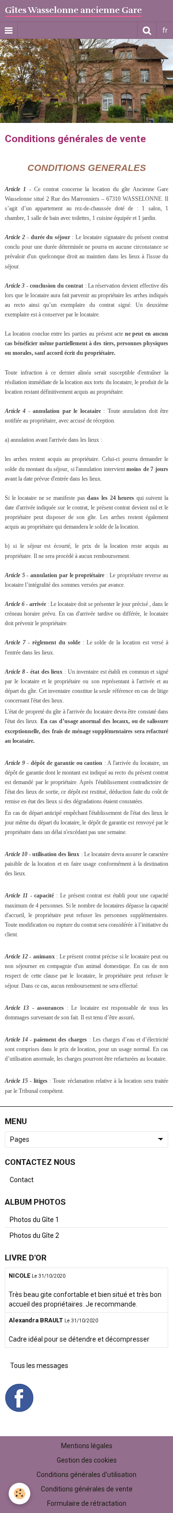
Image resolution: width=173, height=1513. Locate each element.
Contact (22, 1180)
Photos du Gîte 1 (34, 1219)
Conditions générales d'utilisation (86, 1474)
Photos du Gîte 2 (34, 1235)
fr (165, 30)
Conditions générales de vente (87, 1489)
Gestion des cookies (87, 1460)
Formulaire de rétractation (86, 1503)
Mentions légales (86, 1446)
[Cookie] (19, 1493)
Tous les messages (39, 1365)
